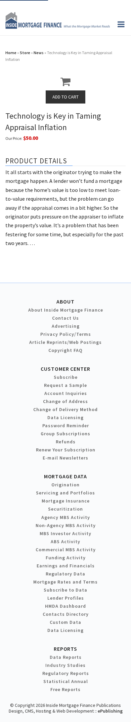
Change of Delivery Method (65, 409)
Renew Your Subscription (65, 450)
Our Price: (13, 138)
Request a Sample (65, 385)
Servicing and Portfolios (65, 493)
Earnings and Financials (66, 566)
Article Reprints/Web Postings (65, 342)
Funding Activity (66, 558)
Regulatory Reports (65, 673)
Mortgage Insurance (66, 501)
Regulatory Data (65, 574)
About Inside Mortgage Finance (65, 310)
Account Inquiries (65, 393)
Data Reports (66, 657)
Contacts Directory (66, 614)
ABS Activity (65, 541)
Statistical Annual (65, 681)
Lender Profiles (65, 598)
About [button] (65, 301)
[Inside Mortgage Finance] (57, 27)
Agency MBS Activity (65, 517)
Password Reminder (65, 426)
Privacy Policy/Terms (65, 334)
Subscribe (66, 377)
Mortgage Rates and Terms (65, 582)
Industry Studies (65, 665)
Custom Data (65, 622)
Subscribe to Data (65, 590)
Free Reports (65, 689)
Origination (65, 485)
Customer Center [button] (65, 368)
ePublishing (110, 711)
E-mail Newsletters (65, 458)
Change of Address (65, 401)
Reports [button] (65, 648)
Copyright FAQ (65, 350)
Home (10, 52)
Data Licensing (65, 417)
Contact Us (65, 318)
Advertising (66, 326)
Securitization (65, 509)
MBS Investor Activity (65, 533)
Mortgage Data (65, 476)
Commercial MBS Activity (66, 550)
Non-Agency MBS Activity (66, 525)
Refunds (66, 442)
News (39, 52)
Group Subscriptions (65, 434)
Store (25, 52)
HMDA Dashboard (65, 606)
